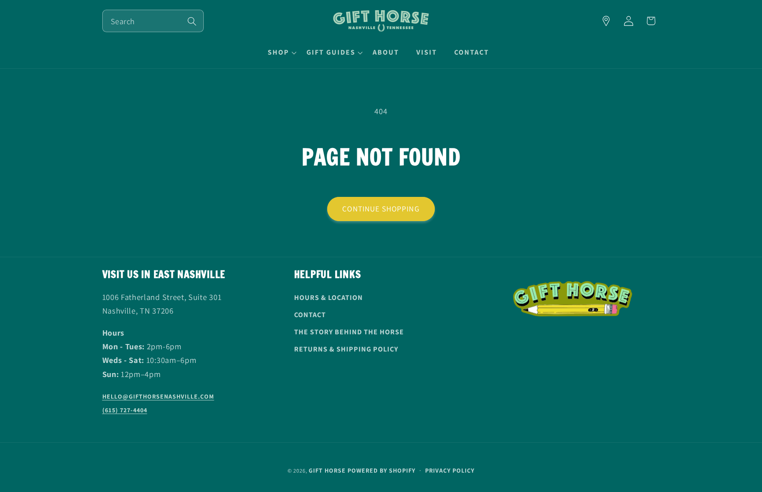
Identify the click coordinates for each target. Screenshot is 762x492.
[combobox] (153, 21)
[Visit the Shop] (606, 21)
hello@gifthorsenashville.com (158, 397)
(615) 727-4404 (124, 410)
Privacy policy (449, 470)
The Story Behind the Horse (349, 332)
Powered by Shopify (381, 470)
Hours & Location (328, 298)
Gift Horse (327, 470)
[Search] (192, 21)
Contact (310, 314)
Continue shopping (381, 208)
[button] (280, 52)
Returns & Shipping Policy (346, 349)
